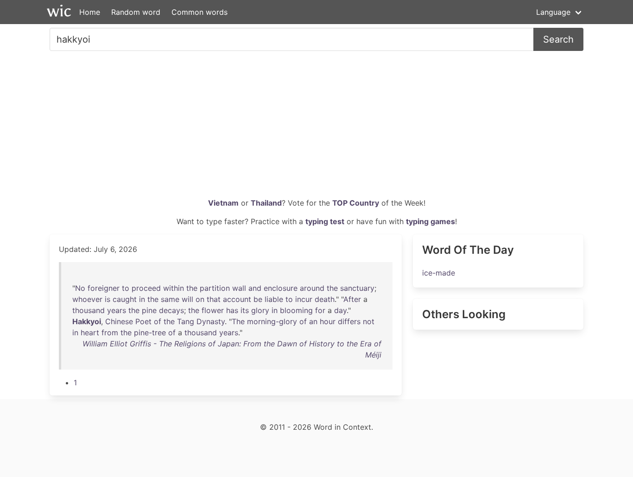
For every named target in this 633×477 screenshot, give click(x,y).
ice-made (438, 272)
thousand (88, 310)
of (157, 321)
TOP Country (355, 202)
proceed (146, 288)
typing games (430, 221)
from (109, 332)
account (237, 299)
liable (274, 299)
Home (89, 12)
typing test (324, 221)
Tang (185, 321)
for (320, 310)
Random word (135, 12)
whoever (87, 299)
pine (149, 310)
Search (558, 39)
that (214, 299)
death (325, 299)
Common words (199, 12)
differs (349, 321)
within (173, 288)
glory (260, 310)
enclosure (281, 288)
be (257, 299)
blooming (296, 310)
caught (125, 299)
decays (171, 310)
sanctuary (357, 288)
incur (303, 299)
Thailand (266, 202)
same (170, 299)
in (142, 299)
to (125, 288)
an (313, 321)
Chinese (119, 321)
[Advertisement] (316, 128)
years (116, 310)
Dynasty (210, 321)
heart (90, 332)
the (191, 288)
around (312, 288)
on (200, 299)
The (238, 321)
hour (327, 321)
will (187, 299)
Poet (143, 321)
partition (215, 288)
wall (239, 288)
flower (213, 310)
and (254, 288)
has (232, 310)
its (245, 310)
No (80, 288)
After (352, 299)
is (107, 299)
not (368, 321)
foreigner (104, 288)
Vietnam (223, 202)
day (340, 310)
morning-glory (272, 321)
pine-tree (150, 332)
